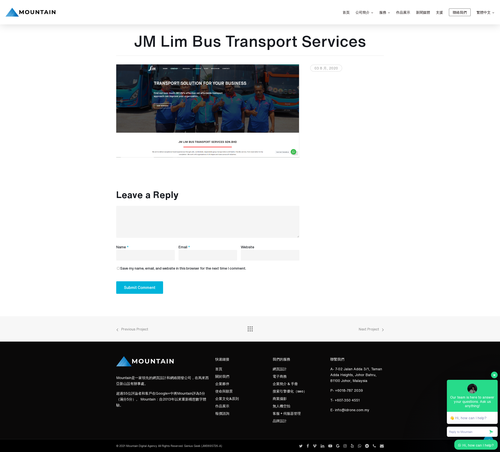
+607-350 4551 (347, 400)
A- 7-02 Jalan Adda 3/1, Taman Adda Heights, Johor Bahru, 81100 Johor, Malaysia (356, 374)
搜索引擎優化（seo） (290, 391)
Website (247, 247)
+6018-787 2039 (349, 390)
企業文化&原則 (227, 398)
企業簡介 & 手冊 (285, 383)
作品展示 (222, 406)
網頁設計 (280, 369)
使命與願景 (224, 391)
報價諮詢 (222, 413)
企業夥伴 (222, 383)
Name (122, 247)
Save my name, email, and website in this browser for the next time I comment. (183, 268)
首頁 (218, 369)
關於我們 (222, 376)
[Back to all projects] (250, 328)
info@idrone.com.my (352, 410)
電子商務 (280, 376)
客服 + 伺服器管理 (287, 413)
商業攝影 (280, 398)
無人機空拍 (281, 406)
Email (184, 247)
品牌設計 (280, 421)
